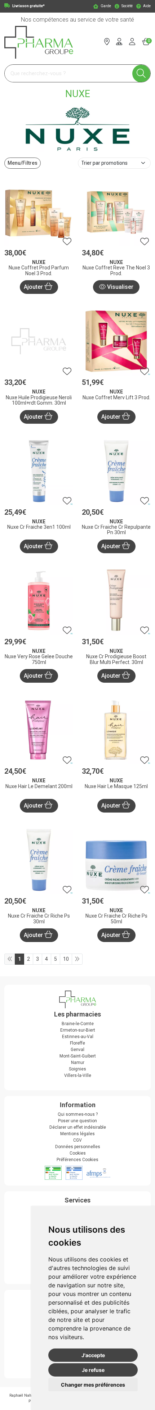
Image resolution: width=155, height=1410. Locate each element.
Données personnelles (77, 1146)
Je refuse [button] (93, 1370)
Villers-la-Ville (77, 1075)
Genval (77, 1049)
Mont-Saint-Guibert (77, 1056)
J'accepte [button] (93, 1355)
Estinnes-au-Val (77, 1036)
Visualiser (119, 286)
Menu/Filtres (22, 163)
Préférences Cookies (77, 1159)
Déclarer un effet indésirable (77, 1127)
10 (66, 959)
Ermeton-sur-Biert (77, 1030)
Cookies (78, 1153)
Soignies (77, 1069)
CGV (77, 1140)
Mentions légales (77, 1133)
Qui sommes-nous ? (78, 1114)
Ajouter (34, 286)
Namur (77, 1062)
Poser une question (77, 1120)
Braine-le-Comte (78, 1023)
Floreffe (77, 1043)
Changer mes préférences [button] (93, 1385)
